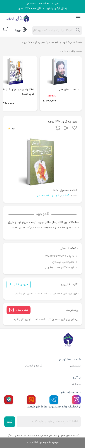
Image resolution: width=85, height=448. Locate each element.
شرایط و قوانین (33, 366)
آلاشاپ (65, 195)
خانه (80, 42)
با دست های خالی (68, 90)
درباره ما (76, 384)
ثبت (9, 422)
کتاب (72, 42)
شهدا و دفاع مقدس (57, 42)
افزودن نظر (21, 284)
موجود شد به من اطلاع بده (43, 442)
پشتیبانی (75, 366)
